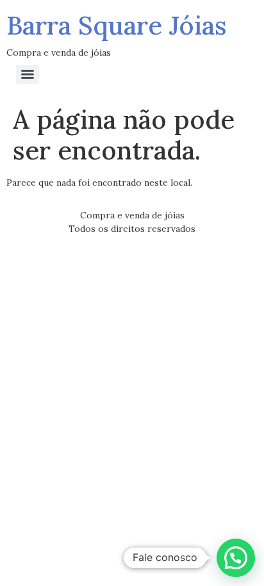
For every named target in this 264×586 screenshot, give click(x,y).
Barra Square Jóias (116, 25)
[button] (236, 558)
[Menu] (27, 74)
